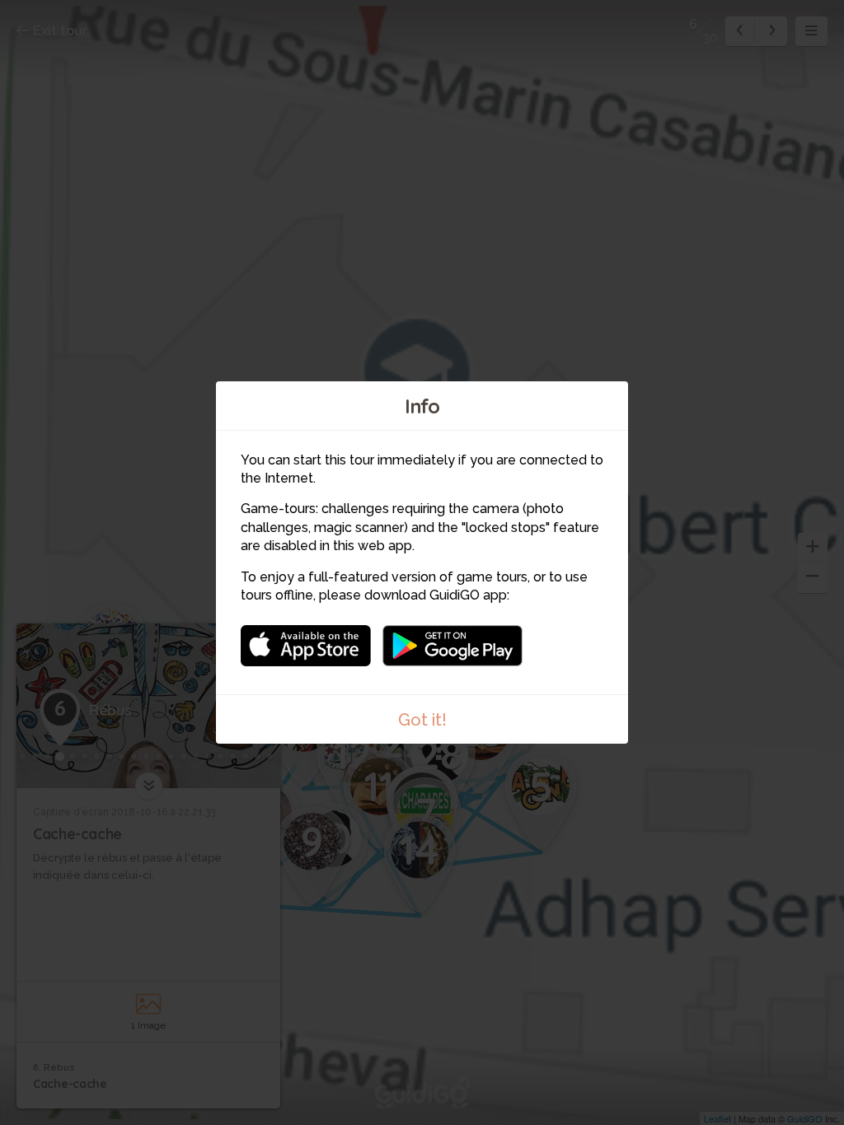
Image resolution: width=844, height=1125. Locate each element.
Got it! (422, 720)
